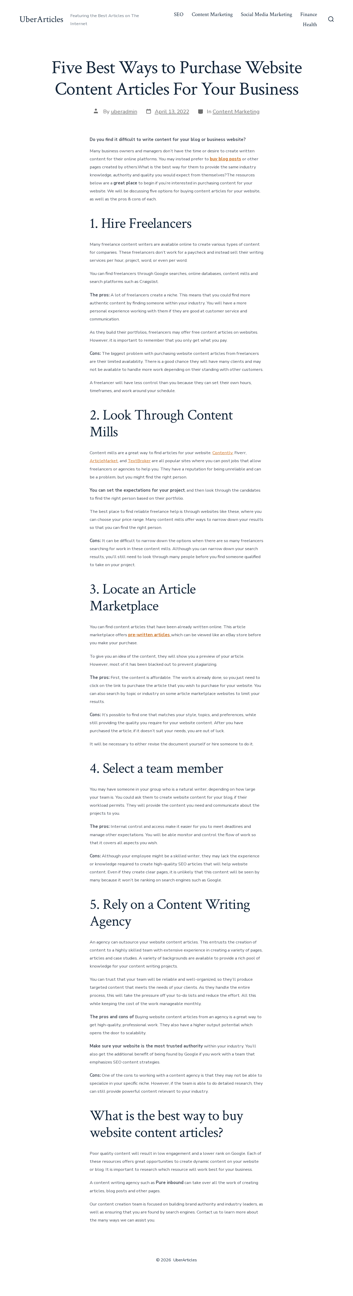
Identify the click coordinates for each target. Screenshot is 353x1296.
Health (310, 24)
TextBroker (139, 461)
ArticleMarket (104, 461)
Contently (222, 453)
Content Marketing (212, 14)
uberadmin (124, 111)
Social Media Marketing (266, 14)
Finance (308, 14)
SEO (178, 14)
